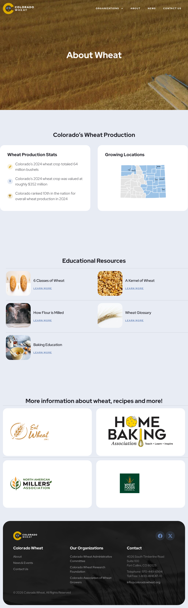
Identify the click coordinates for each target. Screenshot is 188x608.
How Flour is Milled (48, 312)
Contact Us (172, 8)
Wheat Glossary (138, 312)
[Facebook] (160, 535)
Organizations (107, 8)
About (135, 8)
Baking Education (47, 344)
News (152, 8)
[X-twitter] (170, 535)
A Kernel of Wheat (140, 280)
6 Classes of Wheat (48, 280)
